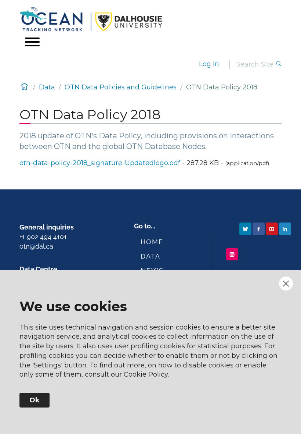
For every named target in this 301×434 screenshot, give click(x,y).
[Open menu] (32, 42)
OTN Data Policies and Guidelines (121, 87)
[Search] (278, 64)
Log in (209, 64)
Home (152, 242)
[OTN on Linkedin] (286, 228)
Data (47, 87)
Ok (34, 400)
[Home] (150, 19)
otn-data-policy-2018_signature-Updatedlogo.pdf (99, 163)
